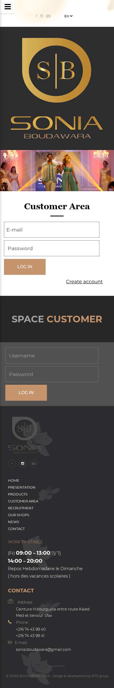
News (13, 522)
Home (13, 480)
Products (18, 494)
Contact (16, 529)
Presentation (22, 487)
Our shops (18, 515)
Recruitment (20, 508)
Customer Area (23, 501)
